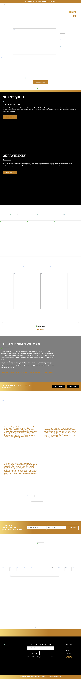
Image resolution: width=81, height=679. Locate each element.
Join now (72, 527)
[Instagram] (72, 12)
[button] (74, 16)
